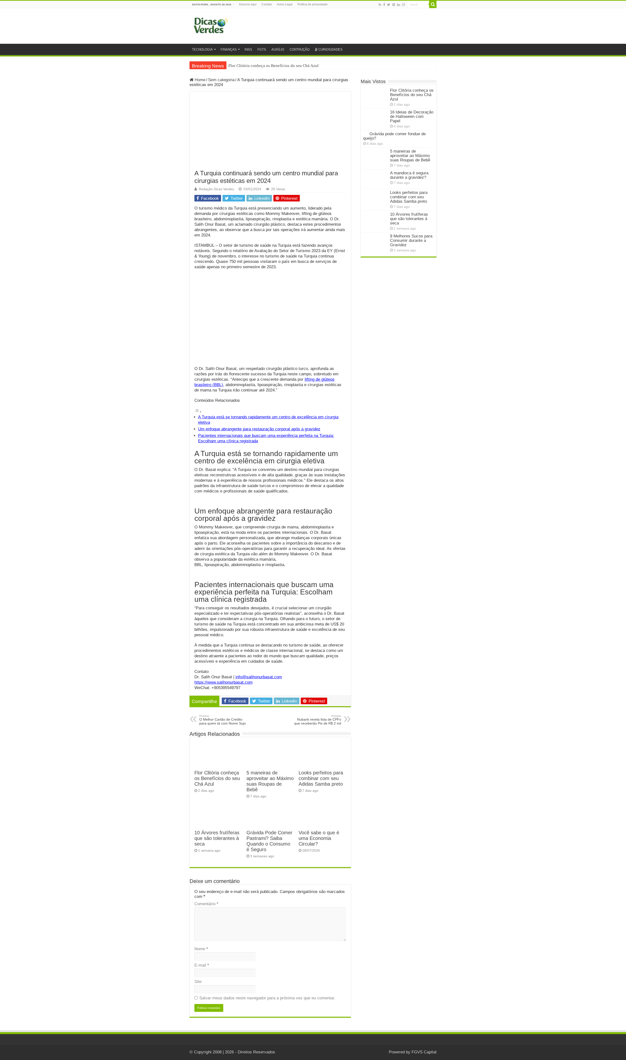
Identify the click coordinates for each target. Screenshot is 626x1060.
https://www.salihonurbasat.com (223, 682)
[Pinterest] (394, 5)
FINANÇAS (229, 49)
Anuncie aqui (248, 4)
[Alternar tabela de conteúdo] (198, 411)
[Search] (432, 4)
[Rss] (380, 5)
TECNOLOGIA (202, 49)
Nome (201, 949)
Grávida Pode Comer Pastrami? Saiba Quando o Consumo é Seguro (269, 841)
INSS (248, 49)
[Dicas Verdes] (211, 25)
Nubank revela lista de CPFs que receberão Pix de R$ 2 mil (317, 719)
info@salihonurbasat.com (258, 677)
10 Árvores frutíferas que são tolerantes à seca (216, 838)
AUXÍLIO (277, 49)
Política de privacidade (312, 4)
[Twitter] (389, 5)
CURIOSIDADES (330, 49)
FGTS (261, 49)
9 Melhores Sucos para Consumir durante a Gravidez (411, 240)
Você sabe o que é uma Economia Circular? (319, 838)
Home (199, 80)
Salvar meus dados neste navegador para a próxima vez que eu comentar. (267, 998)
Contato (266, 4)
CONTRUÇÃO (300, 49)
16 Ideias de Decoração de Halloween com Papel (411, 116)
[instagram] (403, 5)
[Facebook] (384, 5)
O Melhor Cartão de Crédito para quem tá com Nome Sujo (222, 719)
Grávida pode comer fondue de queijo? (394, 136)
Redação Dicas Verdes (216, 189)
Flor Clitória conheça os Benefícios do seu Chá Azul (273, 65)
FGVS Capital (424, 1052)
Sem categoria (221, 80)
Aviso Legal (284, 4)
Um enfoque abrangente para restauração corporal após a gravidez (259, 429)
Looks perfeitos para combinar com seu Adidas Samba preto (321, 778)
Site (197, 981)
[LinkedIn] (399, 5)
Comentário (206, 904)
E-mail (201, 965)
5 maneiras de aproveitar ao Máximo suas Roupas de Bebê (270, 781)
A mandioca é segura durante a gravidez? (409, 175)
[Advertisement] (270, 133)
